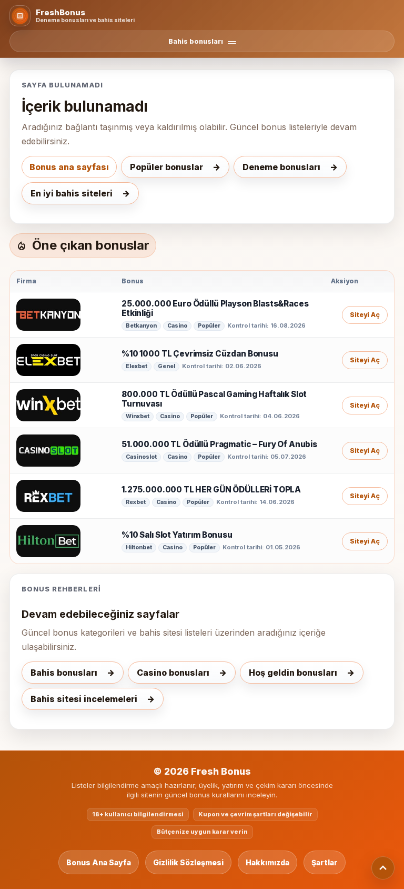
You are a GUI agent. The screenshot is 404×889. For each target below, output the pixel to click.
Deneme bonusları (281, 167)
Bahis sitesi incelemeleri (84, 699)
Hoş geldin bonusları (293, 672)
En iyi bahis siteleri (72, 193)
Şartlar (324, 862)
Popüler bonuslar (166, 167)
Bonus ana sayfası (69, 167)
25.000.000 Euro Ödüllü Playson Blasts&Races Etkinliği (215, 309)
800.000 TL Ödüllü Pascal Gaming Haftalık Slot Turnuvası (214, 399)
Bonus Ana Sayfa (98, 862)
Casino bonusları (173, 672)
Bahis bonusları (64, 672)
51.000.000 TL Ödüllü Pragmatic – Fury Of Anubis (219, 444)
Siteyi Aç (365, 315)
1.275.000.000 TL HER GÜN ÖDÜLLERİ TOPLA (211, 490)
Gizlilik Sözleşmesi (188, 862)
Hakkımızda (267, 862)
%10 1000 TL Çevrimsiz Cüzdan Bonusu (200, 354)
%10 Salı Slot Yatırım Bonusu (177, 535)
